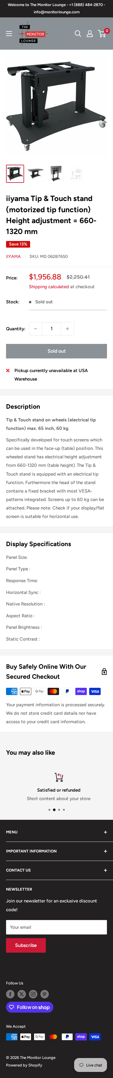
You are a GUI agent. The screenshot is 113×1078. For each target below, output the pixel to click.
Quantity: (15, 328)
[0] (102, 33)
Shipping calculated (49, 286)
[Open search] (78, 33)
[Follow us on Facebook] (10, 994)
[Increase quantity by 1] (67, 328)
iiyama (13, 256)
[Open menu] (9, 33)
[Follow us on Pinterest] (44, 994)
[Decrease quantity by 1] (35, 328)
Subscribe (26, 945)
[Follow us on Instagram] (33, 994)
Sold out (57, 351)
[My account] (90, 33)
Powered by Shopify (24, 1065)
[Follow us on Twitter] (21, 994)
